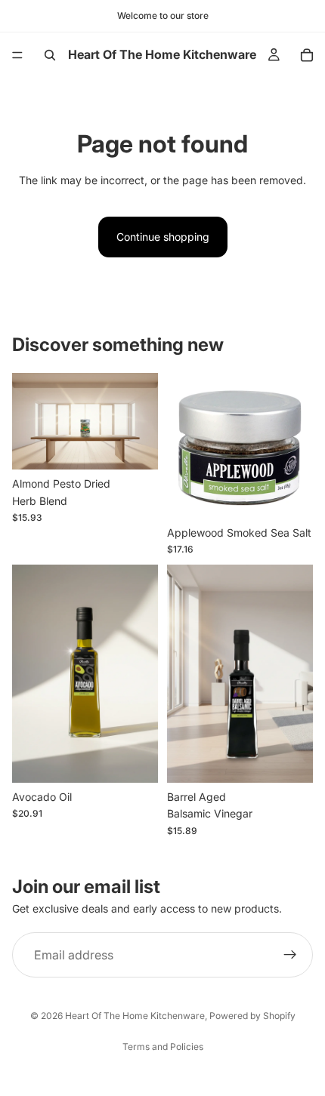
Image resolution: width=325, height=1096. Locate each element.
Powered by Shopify (252, 1015)
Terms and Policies (162, 1046)
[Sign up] (290, 955)
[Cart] (306, 55)
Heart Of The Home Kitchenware (135, 1015)
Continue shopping (162, 236)
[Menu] (17, 55)
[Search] (50, 55)
